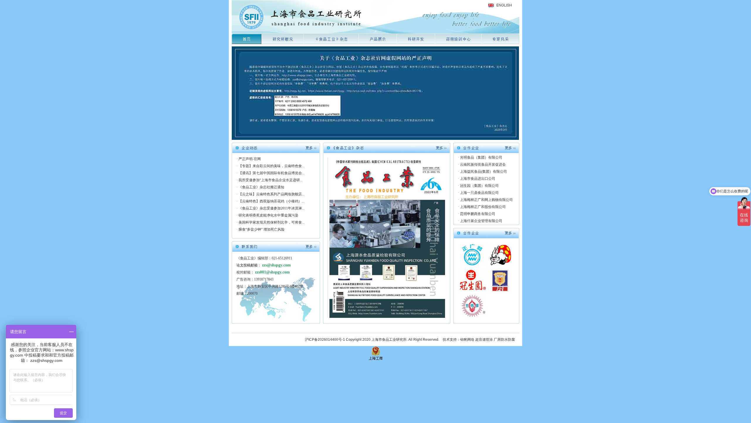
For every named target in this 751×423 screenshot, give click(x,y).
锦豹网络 (467, 340)
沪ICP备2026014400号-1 (325, 340)
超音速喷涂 (484, 340)
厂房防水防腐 (504, 340)
